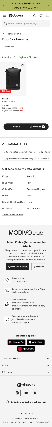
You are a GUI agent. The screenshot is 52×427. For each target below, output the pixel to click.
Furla (29, 202)
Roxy (29, 182)
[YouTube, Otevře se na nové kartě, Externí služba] (26, 393)
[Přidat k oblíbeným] (22, 65)
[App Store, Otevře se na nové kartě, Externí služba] (36, 342)
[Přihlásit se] (34, 15)
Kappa (5, 176)
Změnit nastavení (30, 418)
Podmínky (16, 418)
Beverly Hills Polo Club (13, 202)
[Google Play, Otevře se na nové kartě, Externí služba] (16, 342)
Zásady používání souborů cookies (18, 422)
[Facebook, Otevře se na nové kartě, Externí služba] (35, 393)
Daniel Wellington (36, 189)
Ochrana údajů (42, 422)
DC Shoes (7, 208)
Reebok (30, 176)
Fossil (29, 195)
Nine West (7, 182)
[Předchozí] (4, 5)
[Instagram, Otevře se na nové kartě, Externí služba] (17, 393)
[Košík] (47, 15)
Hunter (5, 195)
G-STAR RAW (33, 208)
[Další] (48, 5)
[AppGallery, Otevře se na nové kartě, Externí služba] (26, 349)
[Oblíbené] (41, 15)
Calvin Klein (8, 189)
